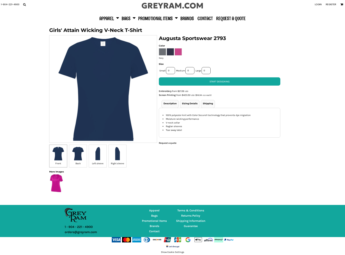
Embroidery (165, 91)
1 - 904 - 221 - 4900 (79, 227)
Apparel (154, 210)
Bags (154, 215)
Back (78, 163)
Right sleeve (117, 163)
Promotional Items (154, 221)
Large (198, 70)
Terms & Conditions (190, 210)
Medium (180, 70)
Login (318, 4)
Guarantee (191, 226)
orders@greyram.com (81, 232)
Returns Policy (190, 215)
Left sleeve (98, 163)
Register (331, 4)
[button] (24, 4)
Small (162, 70)
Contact (154, 231)
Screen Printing (167, 95)
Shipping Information (190, 221)
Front (58, 163)
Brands (154, 226)
